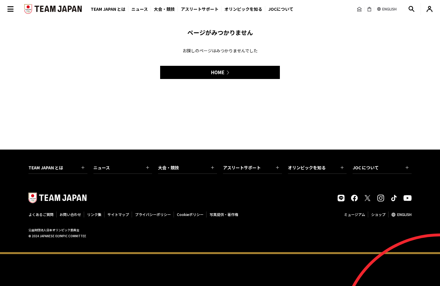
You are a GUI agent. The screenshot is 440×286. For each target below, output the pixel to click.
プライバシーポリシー (153, 214)
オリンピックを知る (243, 9)
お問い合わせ (70, 214)
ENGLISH (404, 214)
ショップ (378, 214)
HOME (217, 72)
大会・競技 (168, 168)
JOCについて (280, 9)
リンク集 (94, 214)
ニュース (139, 9)
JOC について (366, 168)
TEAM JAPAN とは (45, 168)
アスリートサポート (200, 9)
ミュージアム (354, 214)
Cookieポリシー (190, 214)
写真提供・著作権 (224, 214)
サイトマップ (118, 214)
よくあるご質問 (41, 214)
